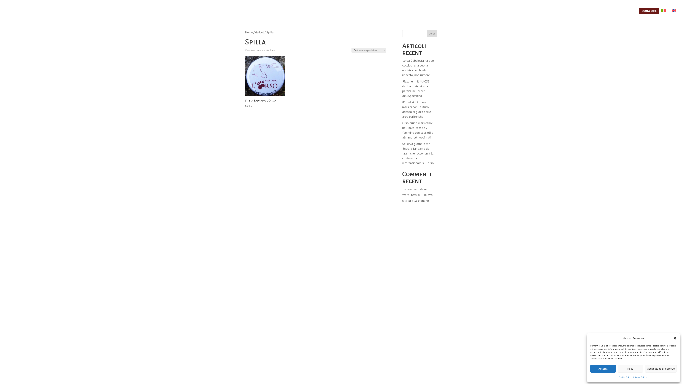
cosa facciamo (530, 11)
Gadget (259, 32)
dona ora (649, 11)
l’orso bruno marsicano (598, 11)
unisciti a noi (560, 11)
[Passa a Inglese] (673, 14)
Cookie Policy (625, 377)
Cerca (432, 33)
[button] (675, 338)
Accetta (603, 368)
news (630, 11)
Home (249, 32)
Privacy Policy (640, 377)
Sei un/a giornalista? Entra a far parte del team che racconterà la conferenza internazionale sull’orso (418, 153)
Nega (630, 368)
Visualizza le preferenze (661, 368)
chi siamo (503, 11)
